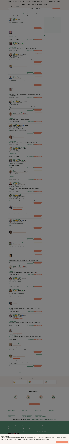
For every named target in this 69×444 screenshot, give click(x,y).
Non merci (59, 441)
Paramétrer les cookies (4, 441)
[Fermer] (68, 435)
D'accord (65, 441)
